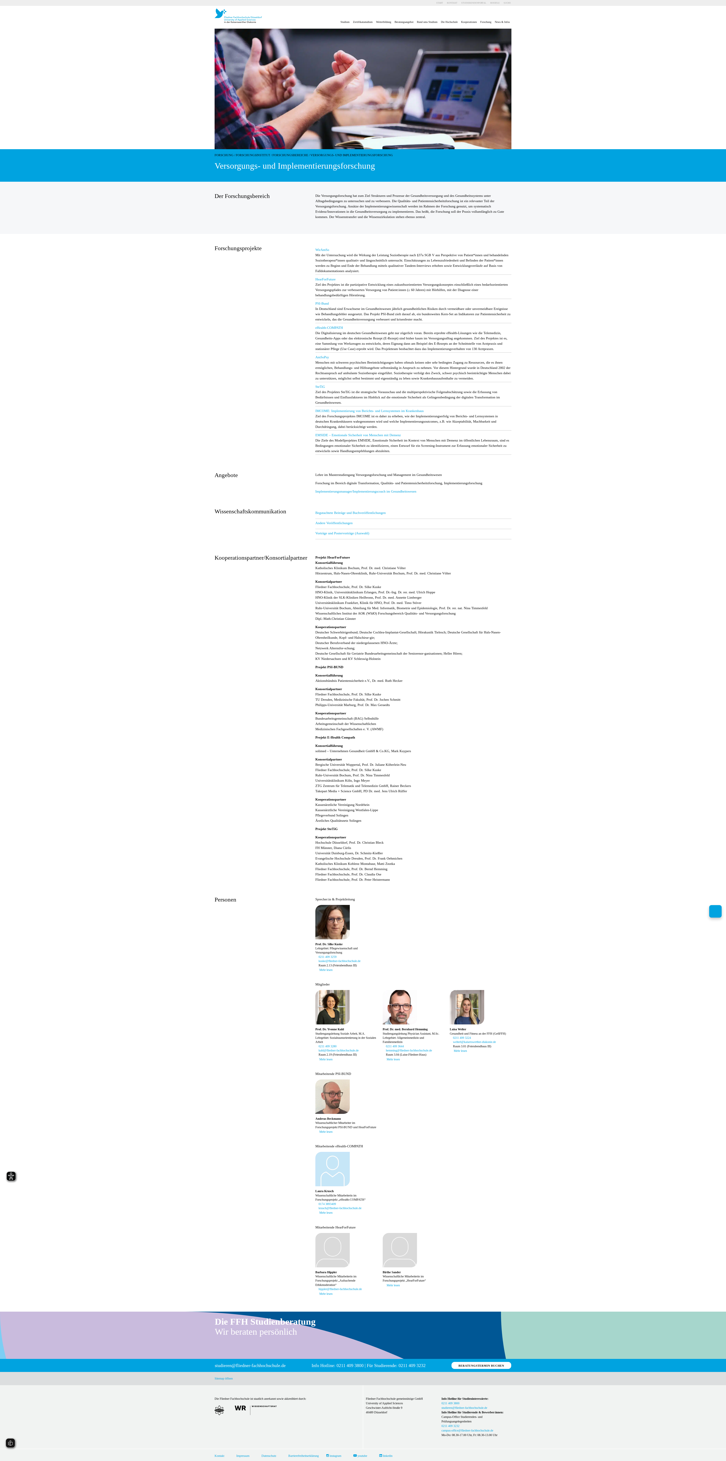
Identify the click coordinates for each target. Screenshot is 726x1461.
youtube (362, 1455)
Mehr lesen (326, 969)
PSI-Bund (322, 303)
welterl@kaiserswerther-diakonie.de (475, 1042)
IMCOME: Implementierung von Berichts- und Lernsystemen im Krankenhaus (369, 411)
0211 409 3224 (463, 1037)
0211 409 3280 (328, 1046)
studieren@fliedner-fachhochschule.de (464, 1407)
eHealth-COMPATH (329, 328)
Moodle (495, 3)
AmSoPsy (322, 357)
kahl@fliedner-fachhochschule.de (339, 1050)
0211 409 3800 (450, 1403)
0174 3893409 (328, 1204)
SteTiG (320, 387)
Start (439, 3)
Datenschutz (268, 1455)
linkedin (387, 1455)
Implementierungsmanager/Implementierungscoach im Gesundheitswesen (365, 491)
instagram (335, 1455)
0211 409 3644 (396, 1046)
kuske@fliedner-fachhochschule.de (340, 961)
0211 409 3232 (450, 1426)
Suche (507, 3)
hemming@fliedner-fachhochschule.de (410, 1050)
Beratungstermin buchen (481, 1365)
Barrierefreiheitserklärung (303, 1455)
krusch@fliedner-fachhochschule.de (340, 1208)
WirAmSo (322, 250)
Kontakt (452, 3)
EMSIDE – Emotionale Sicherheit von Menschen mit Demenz (358, 435)
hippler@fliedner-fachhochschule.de (341, 1289)
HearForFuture (325, 279)
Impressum (242, 1455)
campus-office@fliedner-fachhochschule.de (467, 1430)
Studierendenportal (473, 3)
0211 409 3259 (328, 956)
